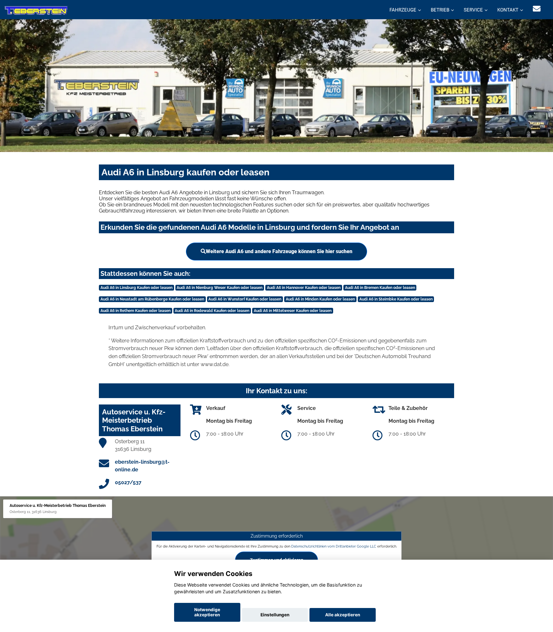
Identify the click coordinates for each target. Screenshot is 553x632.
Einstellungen (274, 614)
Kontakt (507, 10)
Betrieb (440, 10)
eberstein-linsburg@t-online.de (142, 466)
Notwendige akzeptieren (207, 612)
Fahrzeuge (402, 10)
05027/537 (128, 482)
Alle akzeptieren (342, 614)
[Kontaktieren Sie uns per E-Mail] (537, 8)
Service (473, 10)
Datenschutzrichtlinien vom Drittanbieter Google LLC (333, 546)
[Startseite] (36, 10)
